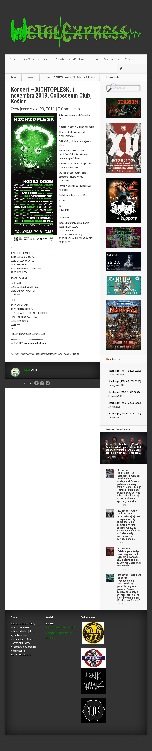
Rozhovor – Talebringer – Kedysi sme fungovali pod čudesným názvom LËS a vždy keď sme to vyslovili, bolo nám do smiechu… (129, 557)
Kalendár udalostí (76, 59)
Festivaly (60, 59)
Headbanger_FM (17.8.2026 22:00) (124, 370)
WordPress (141, 743)
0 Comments (69, 108)
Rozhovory (94, 59)
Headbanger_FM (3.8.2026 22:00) (124, 392)
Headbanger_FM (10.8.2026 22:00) (124, 381)
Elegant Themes (114, 743)
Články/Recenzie (30, 59)
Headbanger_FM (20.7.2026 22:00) (124, 413)
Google (36, 383)
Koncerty (47, 59)
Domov (13, 77)
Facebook (42, 383)
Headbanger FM (114, 359)
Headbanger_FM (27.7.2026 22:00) (124, 402)
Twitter (47, 383)
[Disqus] (52, 436)
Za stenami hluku (112, 59)
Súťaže (128, 59)
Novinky (13, 59)
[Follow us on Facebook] (120, 69)
